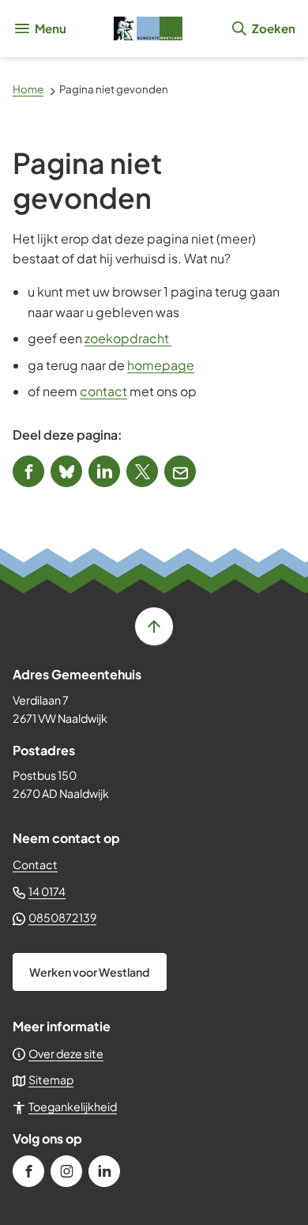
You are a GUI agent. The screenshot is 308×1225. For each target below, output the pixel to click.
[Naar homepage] (148, 28)
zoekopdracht (128, 338)
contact (103, 391)
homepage (160, 365)
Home (28, 89)
